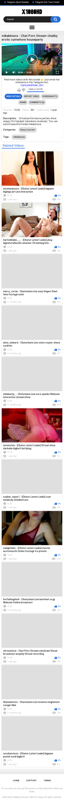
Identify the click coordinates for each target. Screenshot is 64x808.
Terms (47, 780)
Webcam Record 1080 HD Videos (28, 797)
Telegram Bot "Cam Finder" (47, 2)
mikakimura (19, 137)
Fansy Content (27, 130)
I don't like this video (23, 90)
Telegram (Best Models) (18, 2)
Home (16, 780)
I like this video (19, 90)
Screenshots (49, 96)
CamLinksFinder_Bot (32, 85)
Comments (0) (37, 102)
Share (23, 102)
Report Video (31, 96)
